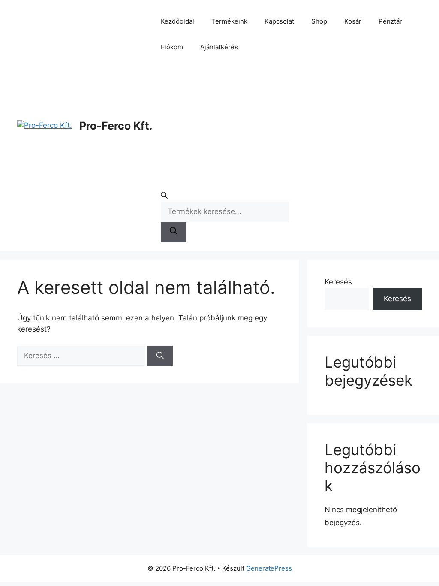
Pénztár (390, 21)
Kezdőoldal (177, 21)
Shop (319, 21)
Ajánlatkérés (219, 47)
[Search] (173, 232)
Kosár (352, 21)
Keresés (338, 282)
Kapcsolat (279, 21)
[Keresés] (160, 356)
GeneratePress (269, 568)
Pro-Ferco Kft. (115, 125)
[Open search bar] (225, 196)
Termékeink (229, 21)
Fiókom (172, 47)
